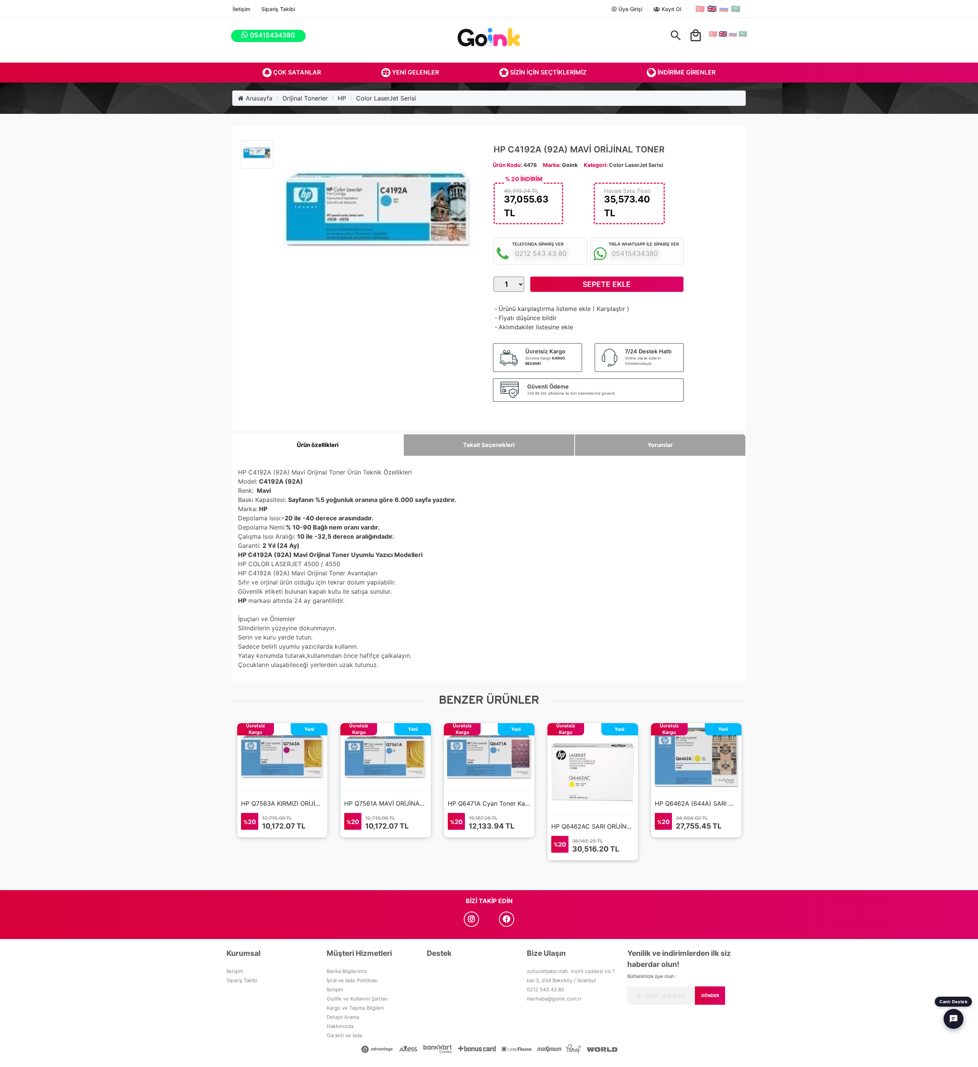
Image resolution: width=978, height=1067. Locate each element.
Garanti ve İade (345, 1035)
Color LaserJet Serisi (386, 98)
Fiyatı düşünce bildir (525, 318)
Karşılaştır (611, 308)
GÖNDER (710, 995)
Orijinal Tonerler (305, 98)
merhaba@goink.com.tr (554, 999)
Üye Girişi (629, 9)
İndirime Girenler (686, 72)
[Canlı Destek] (953, 1019)
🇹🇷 (700, 8)
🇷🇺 (724, 8)
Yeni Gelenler (414, 72)
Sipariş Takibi (278, 9)
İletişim (241, 9)
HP (342, 98)
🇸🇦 (735, 8)
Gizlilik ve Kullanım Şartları (357, 999)
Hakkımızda (340, 1026)
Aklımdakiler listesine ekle (533, 327)
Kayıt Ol (670, 9)
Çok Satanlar (296, 72)
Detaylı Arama (343, 1017)
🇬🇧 (712, 8)
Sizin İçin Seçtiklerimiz (547, 72)
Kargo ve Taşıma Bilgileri (355, 1008)
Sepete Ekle (607, 284)
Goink (570, 165)
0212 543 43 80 (545, 989)
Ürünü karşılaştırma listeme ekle (542, 308)
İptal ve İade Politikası (352, 980)
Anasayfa (258, 98)
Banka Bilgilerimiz (347, 971)
